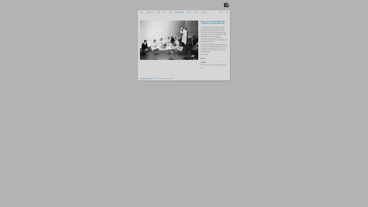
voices (189, 12)
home (141, 12)
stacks (196, 12)
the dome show (179, 12)
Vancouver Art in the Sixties (226, 5)
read (202, 67)
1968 (158, 12)
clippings (204, 12)
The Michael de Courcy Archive (165, 78)
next (227, 12)
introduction (150, 12)
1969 (164, 12)
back (221, 12)
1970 (170, 12)
